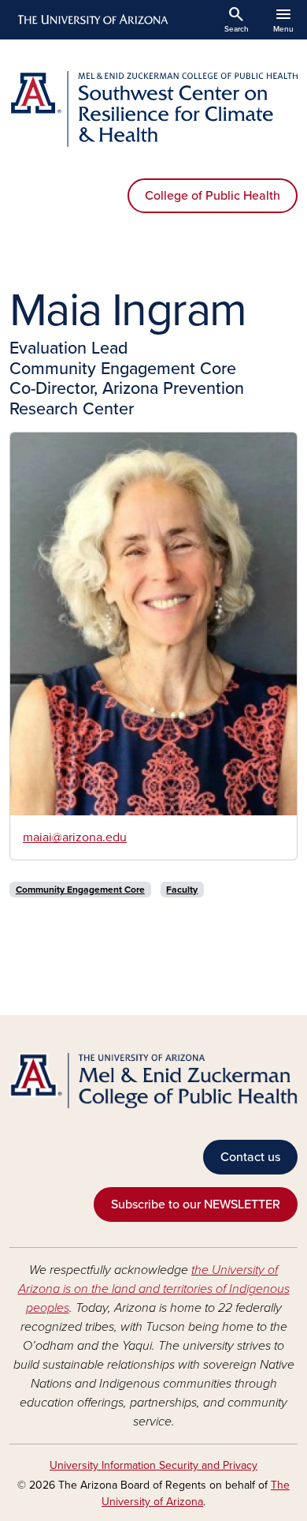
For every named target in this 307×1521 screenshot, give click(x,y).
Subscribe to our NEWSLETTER (195, 1204)
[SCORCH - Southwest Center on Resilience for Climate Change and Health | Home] (153, 109)
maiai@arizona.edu (75, 837)
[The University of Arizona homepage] (91, 19)
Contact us (250, 1157)
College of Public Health (212, 196)
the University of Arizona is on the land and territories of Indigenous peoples (154, 1289)
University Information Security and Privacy (153, 1465)
